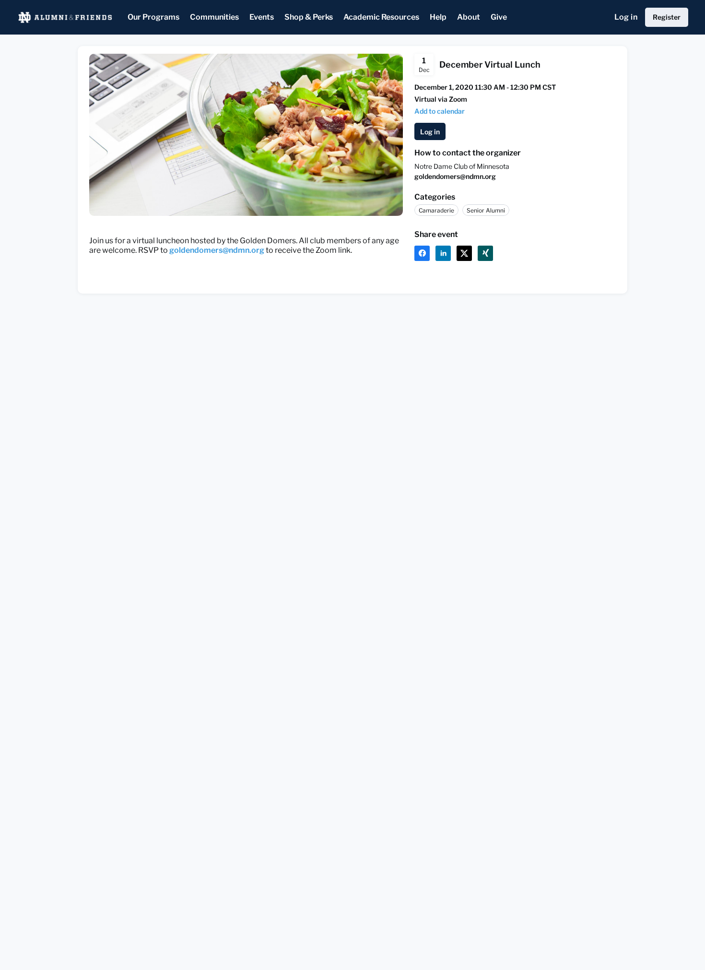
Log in (625, 17)
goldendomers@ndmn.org (455, 176)
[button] (439, 111)
